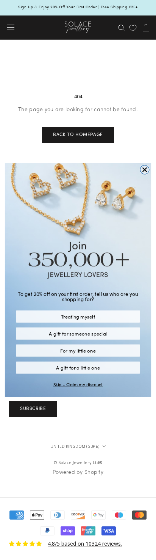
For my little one (77, 350)
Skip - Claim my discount (78, 384)
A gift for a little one (78, 367)
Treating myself (78, 316)
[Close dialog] (144, 169)
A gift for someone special (78, 333)
